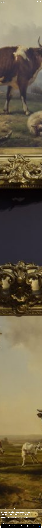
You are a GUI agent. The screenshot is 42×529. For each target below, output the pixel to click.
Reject (36, 525)
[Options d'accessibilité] (37, 1)
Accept (30, 525)
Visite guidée (7, 508)
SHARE (39, 523)
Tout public (16, 508)
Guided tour (3, 508)
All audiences (12, 508)
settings (4, 526)
